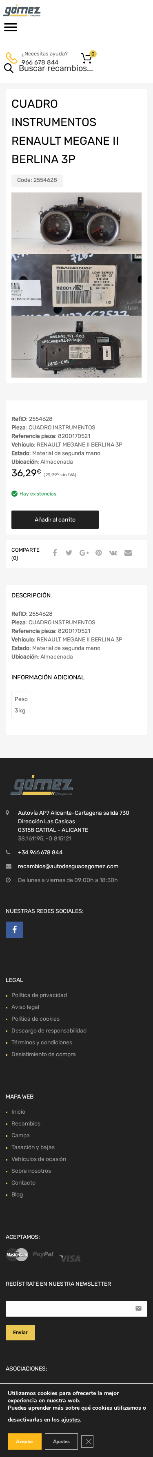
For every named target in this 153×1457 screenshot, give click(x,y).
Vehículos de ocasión (38, 1159)
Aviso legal (25, 1007)
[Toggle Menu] (10, 29)
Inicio (18, 1111)
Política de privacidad (39, 995)
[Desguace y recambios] (41, 10)
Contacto (23, 1182)
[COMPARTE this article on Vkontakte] (112, 553)
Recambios (25, 1123)
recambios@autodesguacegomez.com (68, 866)
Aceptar (24, 1441)
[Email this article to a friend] (127, 553)
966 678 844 (40, 62)
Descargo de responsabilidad (48, 1030)
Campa (20, 1135)
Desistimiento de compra (43, 1054)
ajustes (70, 1420)
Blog (17, 1194)
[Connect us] (14, 930)
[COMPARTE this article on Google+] (83, 553)
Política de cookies (35, 1018)
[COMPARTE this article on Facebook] (53, 553)
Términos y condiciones (41, 1042)
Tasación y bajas (33, 1147)
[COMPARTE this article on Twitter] (68, 553)
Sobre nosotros (31, 1170)
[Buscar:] (65, 69)
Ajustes (61, 1441)
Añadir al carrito (55, 519)
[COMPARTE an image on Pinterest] (97, 553)
